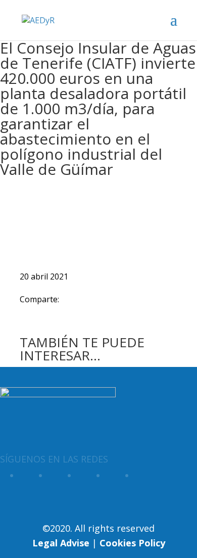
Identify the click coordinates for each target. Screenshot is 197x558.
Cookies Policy (132, 543)
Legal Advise (60, 543)
